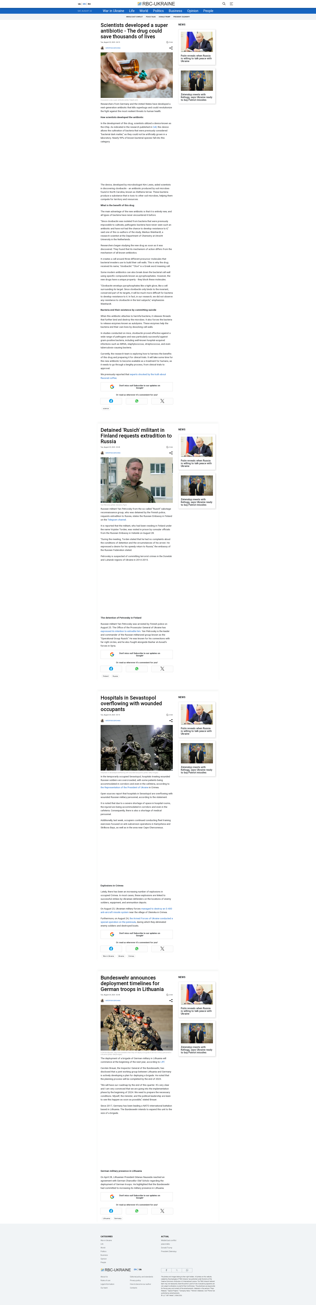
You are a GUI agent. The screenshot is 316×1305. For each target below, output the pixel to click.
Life (132, 11)
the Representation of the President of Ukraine (124, 787)
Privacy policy (135, 1280)
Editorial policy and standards (141, 1277)
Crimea (131, 956)
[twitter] (176, 1270)
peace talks (151, 17)
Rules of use (105, 1280)
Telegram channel (117, 519)
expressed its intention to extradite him (121, 631)
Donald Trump (164, 17)
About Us (104, 1277)
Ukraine (121, 956)
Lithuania (106, 1218)
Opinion (192, 11)
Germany (117, 1218)
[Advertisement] (136, 163)
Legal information (107, 1284)
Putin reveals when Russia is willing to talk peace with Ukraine (196, 58)
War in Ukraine (113, 11)
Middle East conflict (134, 17)
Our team (104, 1288)
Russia (115, 676)
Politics (158, 11)
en (84, 4)
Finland (106, 676)
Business (175, 11)
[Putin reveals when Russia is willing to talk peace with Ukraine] (197, 42)
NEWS (181, 24)
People (208, 11)
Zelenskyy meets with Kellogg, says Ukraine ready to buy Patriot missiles (196, 97)
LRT (162, 1061)
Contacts (133, 1288)
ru (89, 4)
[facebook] (166, 1270)
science (106, 408)
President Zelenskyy (181, 17)
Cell (155, 127)
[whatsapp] (187, 1270)
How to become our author (140, 1284)
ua (79, 4)
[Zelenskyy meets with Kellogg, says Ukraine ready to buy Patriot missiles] (197, 81)
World (143, 11)
